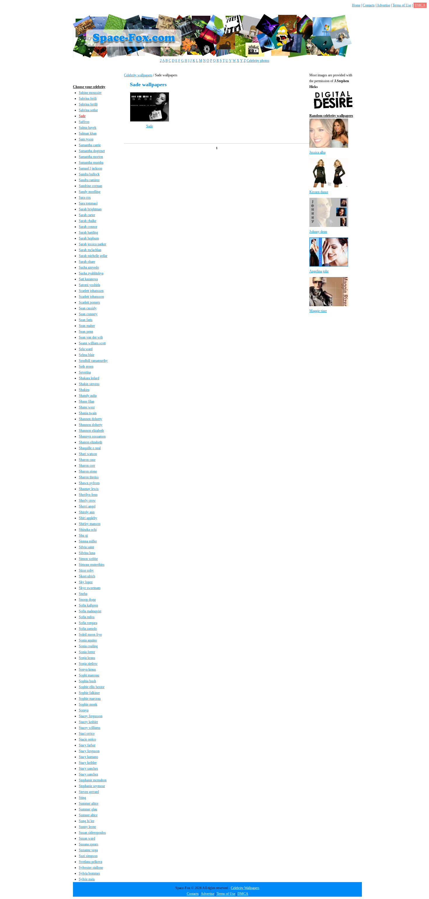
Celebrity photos (258, 61)
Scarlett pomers (89, 302)
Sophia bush (87, 681)
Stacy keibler (88, 763)
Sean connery (88, 314)
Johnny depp (318, 232)
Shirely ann (87, 512)
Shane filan (86, 401)
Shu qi (83, 535)
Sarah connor (88, 227)
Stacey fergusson (90, 716)
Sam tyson (86, 139)
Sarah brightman (90, 209)
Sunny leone (87, 827)
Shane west (87, 407)
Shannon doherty (90, 425)
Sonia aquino (88, 640)
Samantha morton (91, 157)
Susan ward (87, 838)
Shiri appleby (88, 518)
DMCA (420, 5)
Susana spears (88, 844)
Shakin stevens (89, 384)
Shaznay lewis (89, 489)
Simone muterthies (91, 565)
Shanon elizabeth (90, 442)
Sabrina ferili (88, 98)
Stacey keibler (88, 722)
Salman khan (88, 133)
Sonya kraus (87, 669)
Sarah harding (88, 232)
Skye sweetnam (89, 588)
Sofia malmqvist (90, 611)
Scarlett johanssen (91, 291)
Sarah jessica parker (92, 244)
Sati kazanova (88, 279)
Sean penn (86, 331)
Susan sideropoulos (92, 833)
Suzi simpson (88, 856)
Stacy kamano (88, 757)
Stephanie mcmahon (93, 780)
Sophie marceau (90, 699)
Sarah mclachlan (90, 250)
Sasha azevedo (89, 267)
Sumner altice (88, 815)
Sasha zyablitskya (91, 273)
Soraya (83, 710)
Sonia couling (88, 646)
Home (356, 5)
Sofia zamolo (88, 629)
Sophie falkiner (89, 693)
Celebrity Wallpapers (245, 888)
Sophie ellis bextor (91, 687)
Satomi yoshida (89, 285)
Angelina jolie (319, 271)
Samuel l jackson (90, 168)
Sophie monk (88, 704)
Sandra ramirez (89, 180)
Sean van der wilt (91, 337)
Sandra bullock (89, 174)
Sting (82, 798)
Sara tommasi (88, 203)
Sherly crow (87, 500)
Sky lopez (86, 582)
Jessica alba (317, 152)
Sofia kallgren (88, 605)
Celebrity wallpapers (138, 75)
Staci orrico (87, 733)
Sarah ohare (87, 262)
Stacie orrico (87, 739)
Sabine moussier (90, 93)
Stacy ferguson (89, 751)
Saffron (84, 122)
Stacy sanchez (88, 774)
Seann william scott (92, 343)
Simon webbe (88, 559)
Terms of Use (402, 5)
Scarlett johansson (91, 297)
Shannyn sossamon (92, 436)
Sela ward (86, 349)
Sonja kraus (87, 658)
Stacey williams (89, 728)
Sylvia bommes (89, 873)
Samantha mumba (91, 163)
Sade (82, 116)
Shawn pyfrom (89, 483)
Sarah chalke (87, 221)
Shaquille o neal (90, 448)
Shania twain (88, 413)
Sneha (83, 594)
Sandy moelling (89, 192)
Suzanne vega (88, 850)
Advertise (383, 5)
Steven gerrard (89, 792)
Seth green (86, 366)
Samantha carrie (90, 145)
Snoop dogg (87, 599)
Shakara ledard (89, 378)
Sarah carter (87, 215)
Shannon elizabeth (91, 431)
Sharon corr (87, 465)
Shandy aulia (88, 396)
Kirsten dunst (318, 192)
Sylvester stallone (91, 867)
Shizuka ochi (88, 530)
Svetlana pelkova (90, 862)
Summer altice (88, 803)
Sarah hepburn (89, 238)
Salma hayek (87, 128)
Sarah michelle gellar (93, 256)
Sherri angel (87, 506)
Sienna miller (88, 541)
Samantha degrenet (92, 151)
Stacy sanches (88, 768)
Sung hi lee (86, 821)
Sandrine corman (90, 186)
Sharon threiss (89, 477)
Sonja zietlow (88, 664)
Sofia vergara (88, 623)
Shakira (84, 390)
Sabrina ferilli (88, 104)
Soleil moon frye (90, 634)
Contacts (369, 5)
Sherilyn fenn (88, 495)
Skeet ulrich (87, 576)
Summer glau (88, 809)
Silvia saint (86, 547)
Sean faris (86, 320)
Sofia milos (87, 617)
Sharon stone (88, 471)
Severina (85, 372)
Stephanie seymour (92, 786)
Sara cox (85, 197)
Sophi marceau (89, 675)
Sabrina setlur (88, 110)
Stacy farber (87, 745)
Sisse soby (86, 570)
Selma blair (86, 355)
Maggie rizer (318, 311)
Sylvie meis (87, 879)
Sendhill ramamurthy (93, 361)
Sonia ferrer (87, 652)
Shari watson (88, 454)
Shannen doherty (90, 419)
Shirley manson (89, 524)
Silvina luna (87, 553)
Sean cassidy (88, 308)
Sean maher (87, 326)
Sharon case (87, 460)
